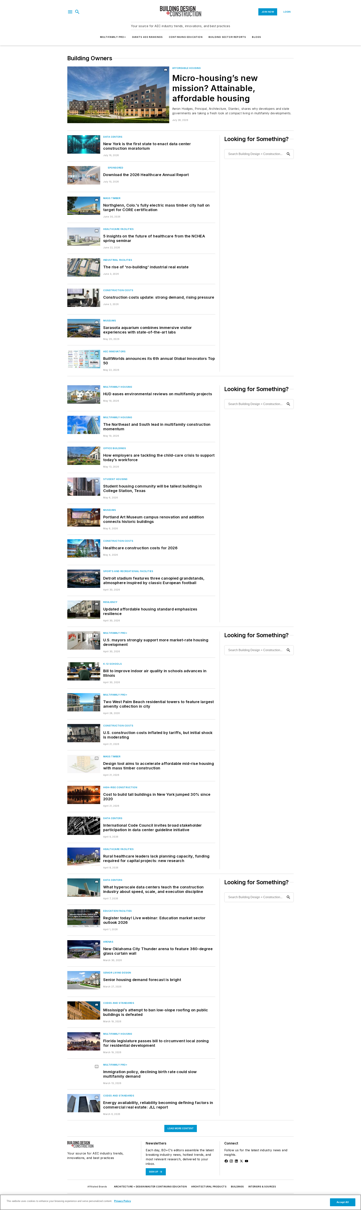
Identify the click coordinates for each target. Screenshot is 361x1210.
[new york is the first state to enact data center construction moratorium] (83, 144)
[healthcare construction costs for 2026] (83, 548)
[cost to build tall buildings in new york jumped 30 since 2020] (83, 795)
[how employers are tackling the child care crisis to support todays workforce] (83, 456)
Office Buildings (114, 448)
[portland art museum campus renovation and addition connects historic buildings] (83, 517)
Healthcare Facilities (118, 229)
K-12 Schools (112, 663)
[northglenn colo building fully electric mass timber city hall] (83, 206)
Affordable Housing (186, 68)
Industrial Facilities (117, 260)
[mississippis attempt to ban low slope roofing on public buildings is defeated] (83, 1010)
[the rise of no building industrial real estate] (83, 267)
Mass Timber (112, 198)
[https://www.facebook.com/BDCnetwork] (226, 1161)
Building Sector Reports (227, 37)
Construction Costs (118, 290)
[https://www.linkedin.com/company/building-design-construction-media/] (236, 1161)
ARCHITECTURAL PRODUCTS (208, 1186)
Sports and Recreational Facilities (128, 571)
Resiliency (110, 602)
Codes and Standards (118, 1003)
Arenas (108, 941)
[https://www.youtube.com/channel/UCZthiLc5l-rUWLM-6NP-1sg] (246, 1161)
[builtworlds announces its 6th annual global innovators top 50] (83, 359)
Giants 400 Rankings (147, 37)
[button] (70, 12)
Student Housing (115, 479)
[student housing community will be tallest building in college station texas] (83, 487)
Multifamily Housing (117, 386)
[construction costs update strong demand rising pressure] (83, 298)
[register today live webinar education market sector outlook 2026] (83, 918)
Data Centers (112, 136)
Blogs (256, 37)
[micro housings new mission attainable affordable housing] (118, 94)
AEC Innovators (114, 351)
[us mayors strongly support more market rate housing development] (83, 640)
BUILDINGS (237, 1186)
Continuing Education (185, 37)
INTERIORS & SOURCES (262, 1186)
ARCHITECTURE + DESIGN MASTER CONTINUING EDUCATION (150, 1186)
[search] (77, 12)
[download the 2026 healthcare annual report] (83, 175)
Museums (109, 320)
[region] (180, 1202)
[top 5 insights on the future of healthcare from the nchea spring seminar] (83, 236)
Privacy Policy (122, 1201)
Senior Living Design (117, 972)
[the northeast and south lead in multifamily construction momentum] (83, 425)
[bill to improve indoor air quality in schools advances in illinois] (83, 671)
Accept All (343, 1202)
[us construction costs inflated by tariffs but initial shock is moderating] (83, 733)
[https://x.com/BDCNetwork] (241, 1161)
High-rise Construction (120, 787)
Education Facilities (117, 910)
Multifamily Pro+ (113, 37)
